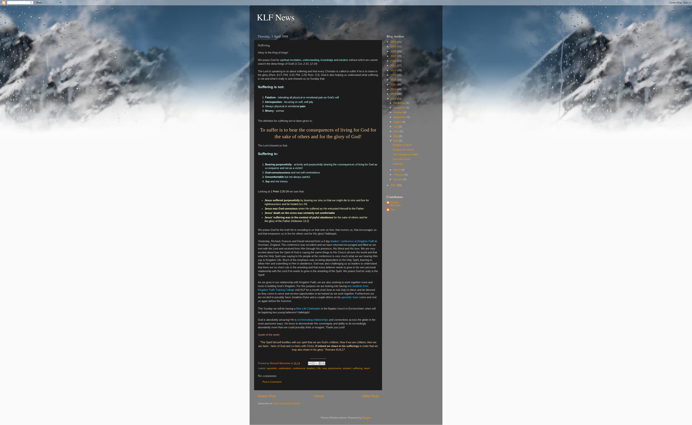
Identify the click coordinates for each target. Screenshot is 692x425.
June (396, 131)
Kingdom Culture (402, 145)
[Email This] (310, 363)
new (324, 368)
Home (319, 396)
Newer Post (267, 396)
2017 (394, 56)
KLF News (276, 17)
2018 (394, 51)
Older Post (370, 396)
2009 (394, 94)
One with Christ (401, 159)
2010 (394, 89)
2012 (394, 79)
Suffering (398, 164)
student (347, 368)
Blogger (366, 417)
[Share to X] (316, 363)
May (396, 136)
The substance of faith (405, 154)
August (397, 122)
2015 (394, 65)
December (399, 103)
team (367, 368)
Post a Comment (271, 382)
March (397, 169)
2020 (394, 42)
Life (319, 368)
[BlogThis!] (313, 363)
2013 (394, 75)
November (399, 107)
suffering (358, 368)
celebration (284, 368)
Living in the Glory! (403, 149)
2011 (394, 84)
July (396, 126)
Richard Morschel (395, 204)
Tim (392, 209)
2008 (394, 98)
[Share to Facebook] (320, 363)
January (398, 179)
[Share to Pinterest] (323, 363)
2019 (394, 46)
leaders (311, 368)
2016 (394, 60)
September (400, 117)
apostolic (272, 368)
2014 (394, 70)
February (399, 174)
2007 (394, 185)
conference (298, 368)
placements (334, 368)
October (398, 112)
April (396, 140)
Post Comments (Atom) (286, 403)
